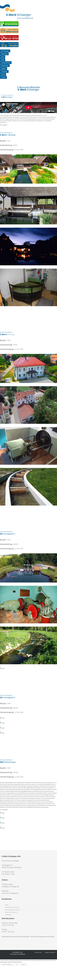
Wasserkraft (4, 54)
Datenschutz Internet (11, 912)
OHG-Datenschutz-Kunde (12, 907)
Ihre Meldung (4, 65)
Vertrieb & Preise (5, 62)
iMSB (2, 60)
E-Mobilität (4, 71)
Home (6, 905)
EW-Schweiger (5, 51)
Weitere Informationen (7, 964)
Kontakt (3, 77)
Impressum (8, 914)
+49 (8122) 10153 (38, 952)
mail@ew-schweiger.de (50, 952)
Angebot (3, 68)
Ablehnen (23, 964)
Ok (16, 964)
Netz (2, 57)
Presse (3, 74)
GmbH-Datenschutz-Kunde (12, 910)
